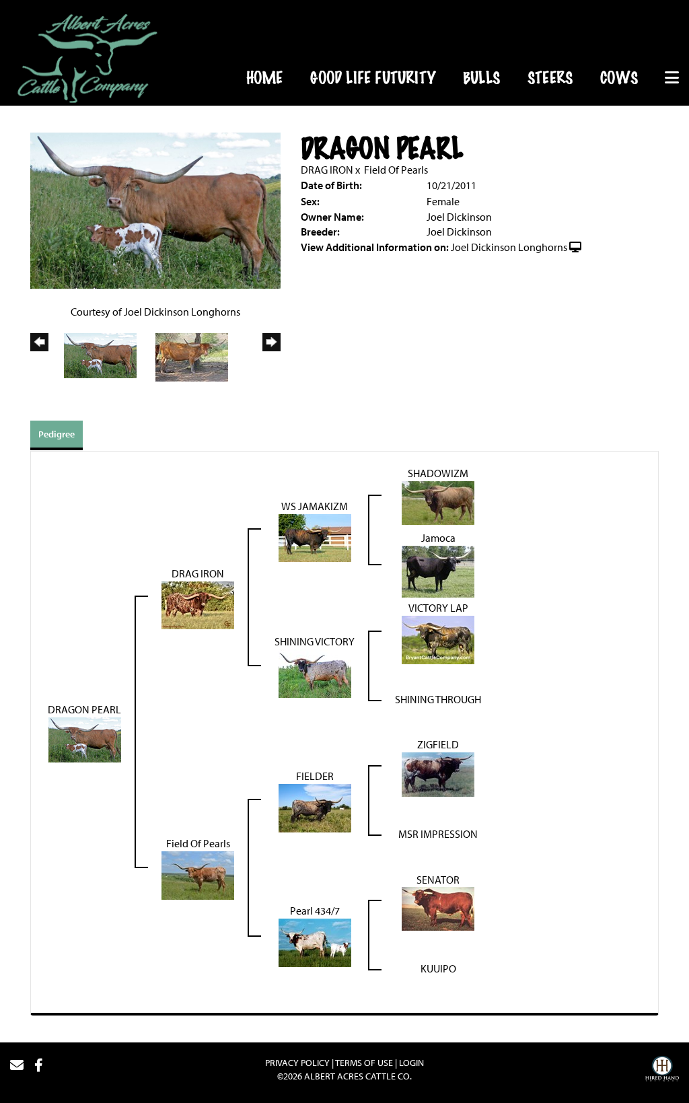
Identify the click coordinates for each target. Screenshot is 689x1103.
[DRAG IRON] (197, 603)
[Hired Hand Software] (662, 1071)
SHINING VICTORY (315, 641)
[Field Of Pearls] (197, 874)
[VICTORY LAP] (438, 638)
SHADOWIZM (438, 473)
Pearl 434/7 (315, 910)
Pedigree (56, 434)
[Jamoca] (438, 570)
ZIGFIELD (438, 744)
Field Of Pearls (396, 169)
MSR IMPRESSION (438, 834)
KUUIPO (438, 968)
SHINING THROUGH (438, 699)
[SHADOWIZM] (438, 501)
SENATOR (438, 879)
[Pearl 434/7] (315, 941)
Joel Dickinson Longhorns (509, 247)
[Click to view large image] (155, 209)
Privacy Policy (297, 1063)
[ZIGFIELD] (438, 773)
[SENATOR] (438, 908)
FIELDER (315, 776)
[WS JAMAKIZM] (315, 536)
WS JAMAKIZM (314, 506)
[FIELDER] (315, 807)
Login (411, 1063)
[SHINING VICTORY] (315, 672)
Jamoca (438, 537)
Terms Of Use (364, 1063)
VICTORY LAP (438, 607)
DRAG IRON (327, 169)
